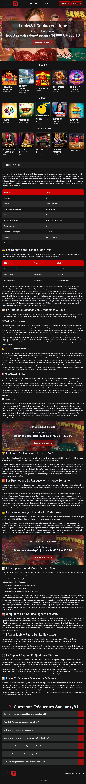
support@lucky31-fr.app (74, 773)
